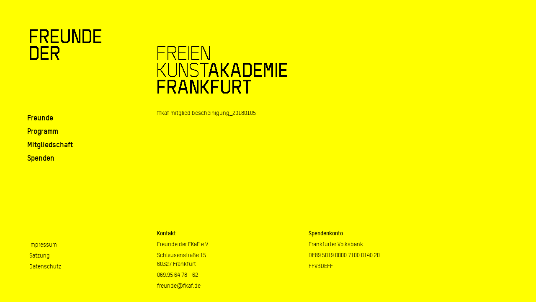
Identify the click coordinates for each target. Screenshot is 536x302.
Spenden (40, 158)
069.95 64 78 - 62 (177, 274)
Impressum (43, 244)
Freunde (40, 117)
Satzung (39, 255)
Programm (42, 131)
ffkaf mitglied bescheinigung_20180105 (206, 112)
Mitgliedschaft (50, 144)
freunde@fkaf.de (179, 285)
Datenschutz (45, 266)
